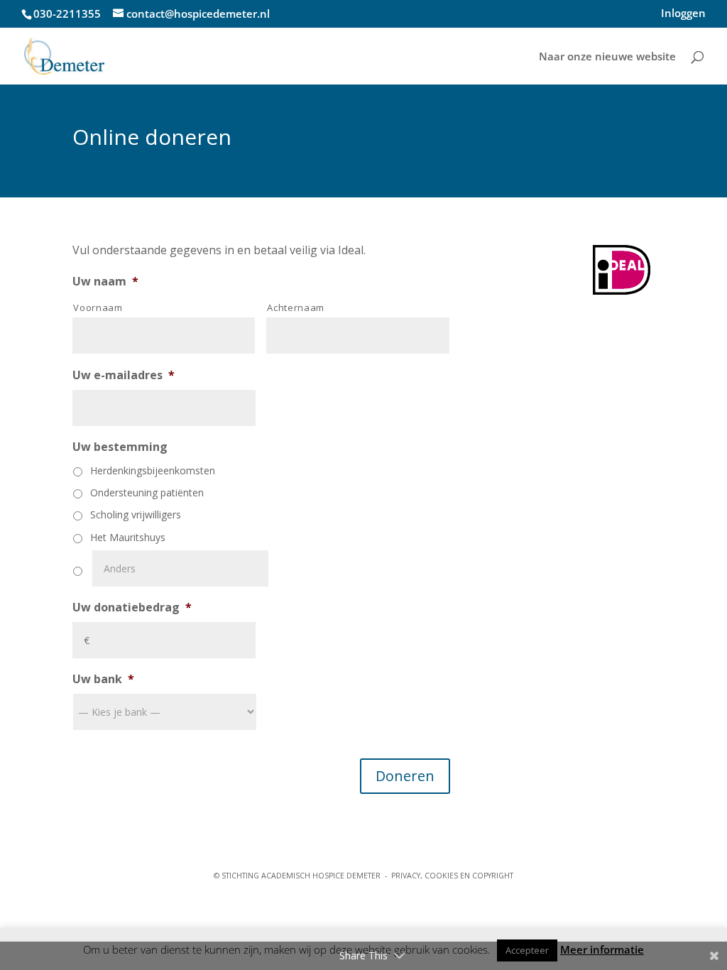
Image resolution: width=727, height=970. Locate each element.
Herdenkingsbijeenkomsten (152, 470)
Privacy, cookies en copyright (452, 876)
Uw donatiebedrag (132, 607)
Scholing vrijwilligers (135, 514)
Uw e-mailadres (123, 375)
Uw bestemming (120, 447)
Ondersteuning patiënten (147, 492)
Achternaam (295, 307)
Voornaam (97, 307)
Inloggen (683, 14)
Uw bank (103, 679)
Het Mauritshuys (127, 537)
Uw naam (105, 281)
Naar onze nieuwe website (607, 57)
